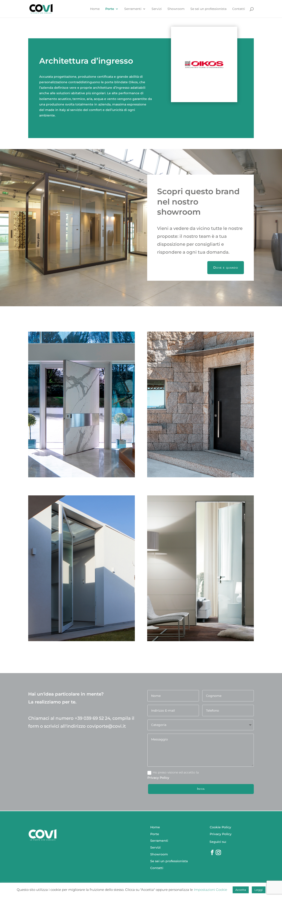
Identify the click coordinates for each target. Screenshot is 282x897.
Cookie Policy (220, 827)
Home (95, 9)
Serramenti (132, 9)
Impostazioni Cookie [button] (210, 890)
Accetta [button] (240, 889)
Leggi (258, 889)
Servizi (157, 9)
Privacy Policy (221, 834)
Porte (109, 9)
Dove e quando (225, 267)
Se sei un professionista (208, 9)
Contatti (238, 9)
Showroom (176, 9)
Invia (201, 789)
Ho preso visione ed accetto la (176, 772)
